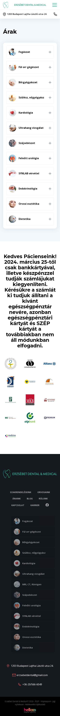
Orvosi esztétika (31, 637)
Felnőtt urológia (31, 605)
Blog (30, 498)
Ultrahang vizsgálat (33, 573)
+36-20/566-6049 (32, 684)
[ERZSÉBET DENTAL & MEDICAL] (6, 5)
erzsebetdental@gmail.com (32, 675)
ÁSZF (37, 701)
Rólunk (43, 498)
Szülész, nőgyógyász (34, 552)
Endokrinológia (30, 626)
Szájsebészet (29, 594)
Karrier (34, 505)
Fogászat (27, 521)
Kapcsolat (17, 505)
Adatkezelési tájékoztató (35, 704)
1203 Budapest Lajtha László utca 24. (32, 666)
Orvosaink (43, 492)
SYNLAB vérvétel (31, 615)
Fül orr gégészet (31, 531)
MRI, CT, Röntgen (31, 584)
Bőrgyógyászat (31, 542)
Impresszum (46, 701)
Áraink (16, 498)
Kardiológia (28, 563)
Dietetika (27, 647)
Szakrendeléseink (20, 492)
